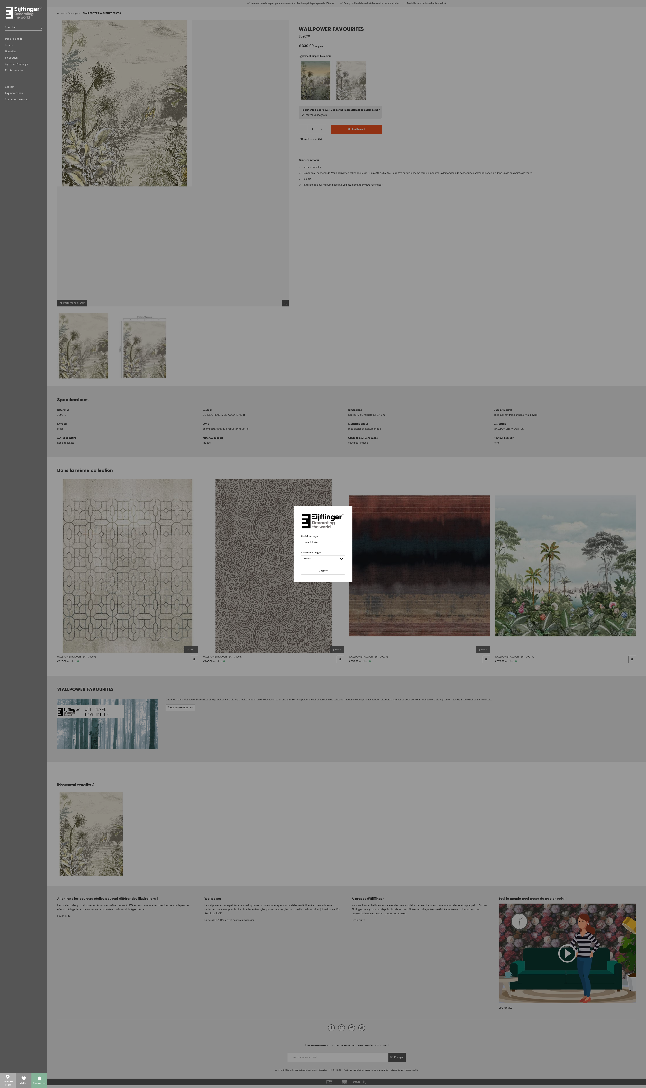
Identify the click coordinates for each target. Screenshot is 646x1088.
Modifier (323, 571)
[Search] (40, 27)
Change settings (226, 1083)
